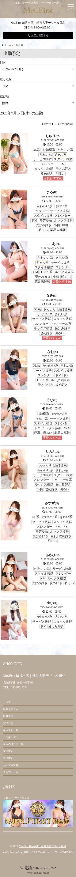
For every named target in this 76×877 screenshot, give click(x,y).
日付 (3, 62)
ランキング (9, 737)
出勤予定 (8, 716)
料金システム (10, 709)
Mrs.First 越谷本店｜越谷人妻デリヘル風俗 (42, 846)
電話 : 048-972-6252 (40, 870)
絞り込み (6, 79)
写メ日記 (8, 723)
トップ (7, 702)
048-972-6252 (19, 687)
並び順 (4, 96)
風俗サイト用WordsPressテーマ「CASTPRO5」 (49, 852)
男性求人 (8, 758)
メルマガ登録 (10, 765)
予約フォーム (10, 772)
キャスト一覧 (10, 730)
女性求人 (8, 751)
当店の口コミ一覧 (13, 744)
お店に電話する (39, 35)
